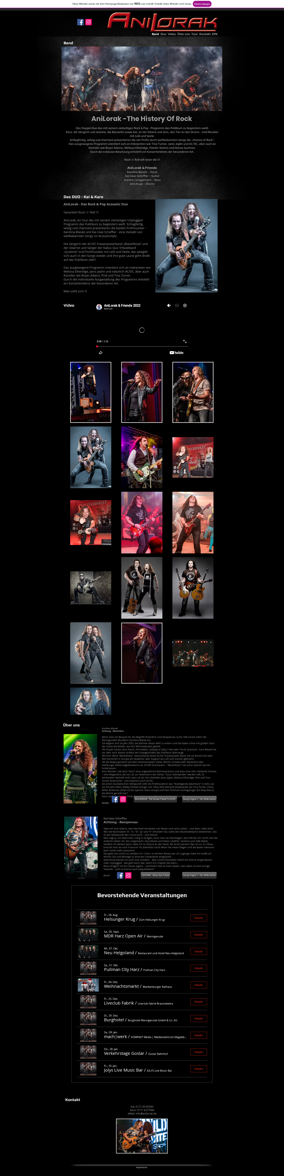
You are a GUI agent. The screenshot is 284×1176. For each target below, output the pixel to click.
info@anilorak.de (146, 1113)
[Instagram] (88, 22)
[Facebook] (80, 22)
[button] (119, 919)
